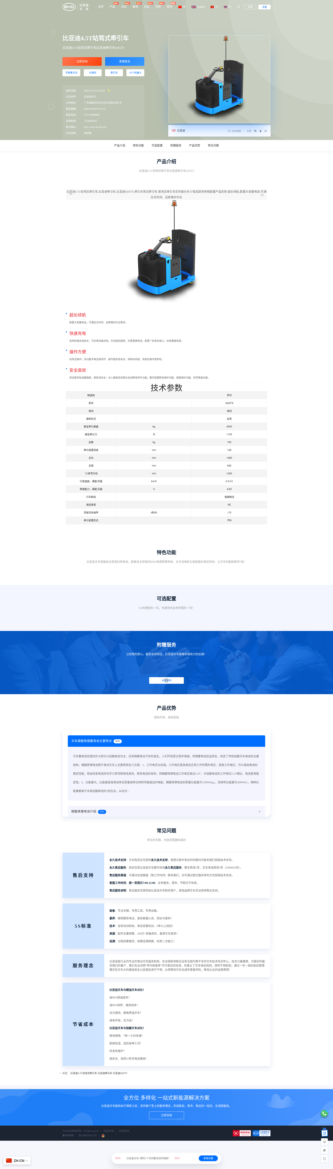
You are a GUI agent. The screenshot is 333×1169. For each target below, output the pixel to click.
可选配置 (157, 145)
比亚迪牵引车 (105, 1073)
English (200, 6)
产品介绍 (119, 145)
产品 (112, 6)
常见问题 (213, 145)
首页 (101, 6)
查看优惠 (208, 1158)
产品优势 (194, 145)
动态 (124, 6)
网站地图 (69, 1135)
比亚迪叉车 (109, 1131)
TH (229, 6)
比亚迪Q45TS (120, 1073)
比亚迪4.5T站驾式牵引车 (83, 1073)
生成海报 (236, 131)
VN (216, 6)
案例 (135, 6)
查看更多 (124, 61)
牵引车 (114, 72)
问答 (158, 6)
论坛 (147, 6)
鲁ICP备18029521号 (88, 1135)
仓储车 (92, 72)
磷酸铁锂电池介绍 (87, 811)
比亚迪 (181, 130)
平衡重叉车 (71, 72)
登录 (250, 7)
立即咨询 (82, 61)
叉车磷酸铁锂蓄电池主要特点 (95, 741)
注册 (264, 7)
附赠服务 (175, 145)
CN (184, 6)
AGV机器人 (135, 72)
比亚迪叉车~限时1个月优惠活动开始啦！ (147, 1158)
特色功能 (138, 145)
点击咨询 (166, 680)
